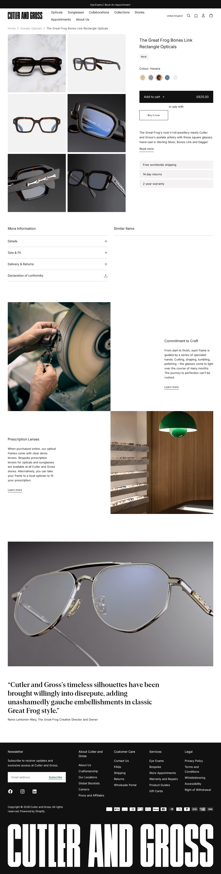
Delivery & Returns (21, 264)
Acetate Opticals (31, 28)
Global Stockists (89, 783)
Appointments (61, 19)
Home (12, 28)
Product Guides (159, 785)
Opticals (57, 12)
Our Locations (88, 777)
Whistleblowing (195, 777)
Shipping (120, 773)
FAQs (117, 767)
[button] (175, 16)
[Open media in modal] (59, 85)
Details (12, 241)
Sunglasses (76, 12)
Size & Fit (14, 252)
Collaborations (99, 12)
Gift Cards (156, 791)
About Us (82, 19)
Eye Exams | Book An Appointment (110, 4)
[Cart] (211, 16)
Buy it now (154, 115)
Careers (84, 789)
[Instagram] (22, 791)
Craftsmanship (88, 771)
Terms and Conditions (192, 769)
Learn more (171, 387)
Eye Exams (156, 760)
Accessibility (193, 783)
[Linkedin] (34, 791)
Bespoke (155, 767)
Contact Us (121, 760)
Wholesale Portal (125, 785)
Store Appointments (162, 773)
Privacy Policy (194, 760)
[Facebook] (10, 791)
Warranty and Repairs (163, 779)
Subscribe (55, 777)
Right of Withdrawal (198, 789)
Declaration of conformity (25, 275)
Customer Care (124, 751)
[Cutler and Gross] (110, 845)
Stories (139, 12)
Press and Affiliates (91, 795)
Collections (121, 12)
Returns (119, 779)
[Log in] (203, 16)
